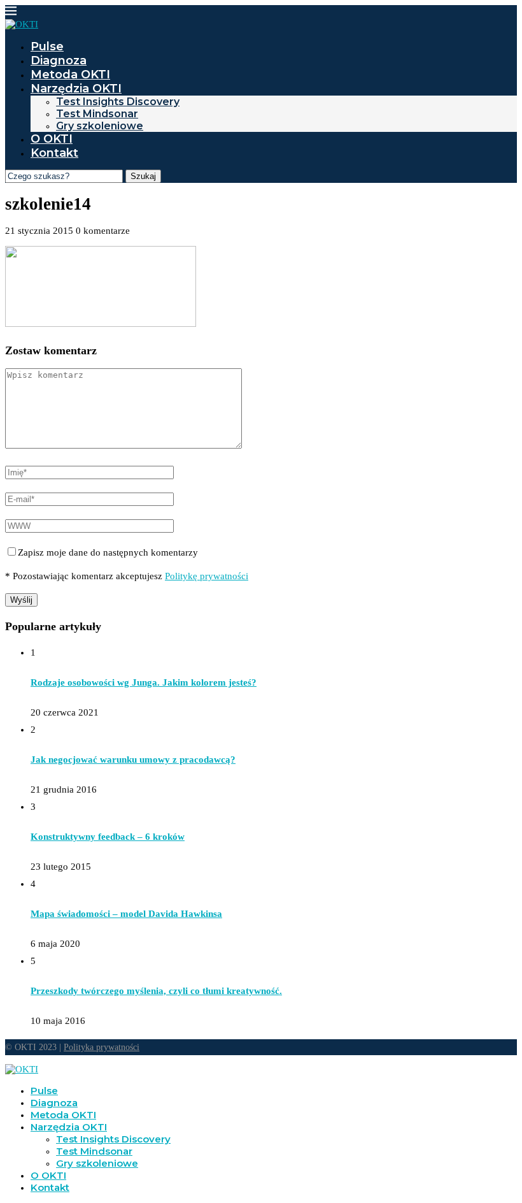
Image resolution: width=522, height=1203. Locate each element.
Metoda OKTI (70, 75)
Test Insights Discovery (118, 102)
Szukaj (143, 176)
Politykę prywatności (206, 576)
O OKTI (52, 139)
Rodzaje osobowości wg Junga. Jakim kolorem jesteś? (144, 682)
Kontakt (54, 153)
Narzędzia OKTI (76, 89)
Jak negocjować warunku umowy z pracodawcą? (133, 759)
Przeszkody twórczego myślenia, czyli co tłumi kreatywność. (156, 991)
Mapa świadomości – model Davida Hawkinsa (126, 914)
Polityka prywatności (101, 1047)
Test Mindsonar (97, 114)
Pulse (47, 47)
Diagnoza (59, 61)
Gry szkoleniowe (99, 126)
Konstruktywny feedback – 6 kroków (108, 837)
